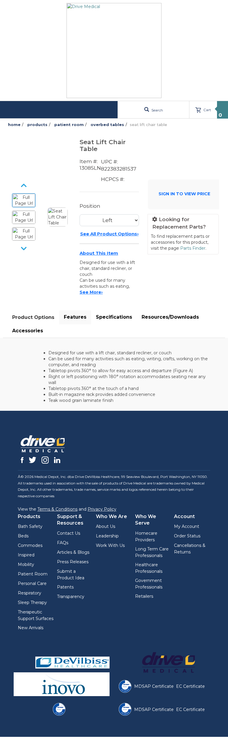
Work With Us (110, 545)
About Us (105, 526)
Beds (23, 536)
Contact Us (68, 533)
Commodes (30, 545)
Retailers (144, 596)
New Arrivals (30, 627)
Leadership (107, 536)
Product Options (33, 317)
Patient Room (33, 574)
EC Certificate (190, 686)
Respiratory (29, 593)
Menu (23, 109)
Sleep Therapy (32, 602)
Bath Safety (30, 526)
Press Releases (72, 561)
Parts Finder (192, 248)
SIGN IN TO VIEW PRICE (184, 193)
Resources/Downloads (170, 317)
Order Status (187, 536)
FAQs (62, 542)
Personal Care (32, 583)
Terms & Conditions (57, 509)
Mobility (26, 564)
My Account (186, 526)
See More (91, 292)
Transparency (70, 596)
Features (75, 317)
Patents (65, 587)
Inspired (26, 555)
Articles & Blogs (73, 552)
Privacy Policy (102, 509)
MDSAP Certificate (154, 686)
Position (90, 206)
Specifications (114, 317)
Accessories (27, 330)
